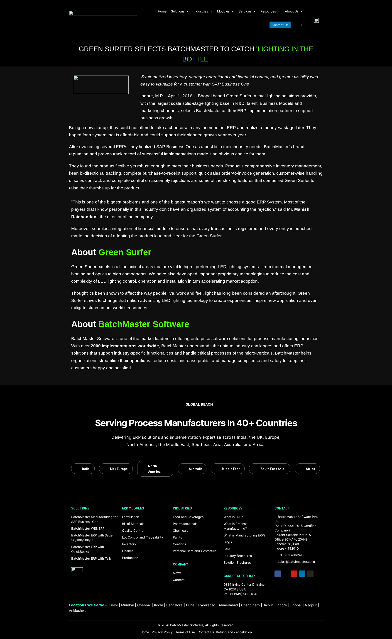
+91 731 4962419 (291, 555)
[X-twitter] (286, 573)
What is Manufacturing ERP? (244, 535)
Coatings (179, 544)
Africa (310, 469)
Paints (177, 537)
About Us (292, 11)
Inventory (129, 544)
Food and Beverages (188, 517)
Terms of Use (185, 632)
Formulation (130, 517)
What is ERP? (233, 517)
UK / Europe (118, 469)
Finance (128, 551)
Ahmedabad (228, 605)
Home (162, 11)
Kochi (158, 605)
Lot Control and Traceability (142, 537)
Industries (201, 11)
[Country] (298, 25)
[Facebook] (277, 573)
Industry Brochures (238, 556)
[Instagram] (310, 573)
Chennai (144, 605)
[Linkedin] (302, 573)
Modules (223, 11)
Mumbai (127, 605)
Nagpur (311, 605)
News (177, 573)
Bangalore (174, 605)
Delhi (113, 605)
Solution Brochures (237, 562)
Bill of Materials (133, 524)
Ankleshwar (78, 610)
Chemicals (180, 530)
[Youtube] (294, 573)
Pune (190, 605)
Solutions (177, 11)
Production (130, 558)
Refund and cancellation (234, 632)
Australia (196, 469)
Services (245, 11)
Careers (178, 580)
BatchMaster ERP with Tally (91, 558)
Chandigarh (250, 605)
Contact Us (280, 25)
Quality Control (133, 530)
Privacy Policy (162, 632)
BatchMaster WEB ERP (88, 528)
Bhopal (295, 605)
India (86, 469)
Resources (268, 11)
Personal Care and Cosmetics (194, 551)
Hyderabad (206, 605)
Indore (282, 605)
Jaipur (268, 605)
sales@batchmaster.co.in (296, 561)
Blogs (228, 542)
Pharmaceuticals (185, 524)
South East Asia (272, 469)
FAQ (227, 549)
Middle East (231, 469)
